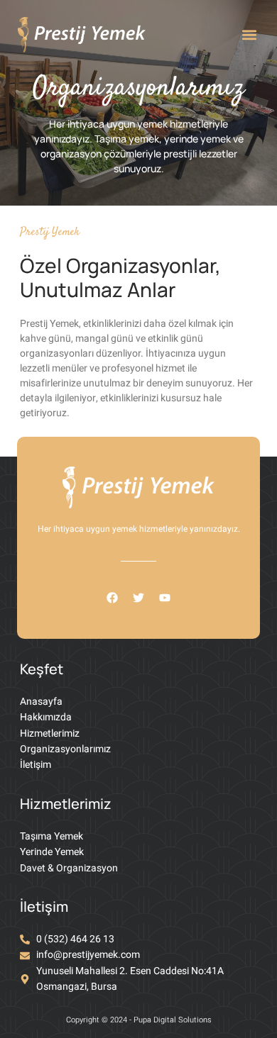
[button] (249, 34)
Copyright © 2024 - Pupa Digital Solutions (139, 1020)
